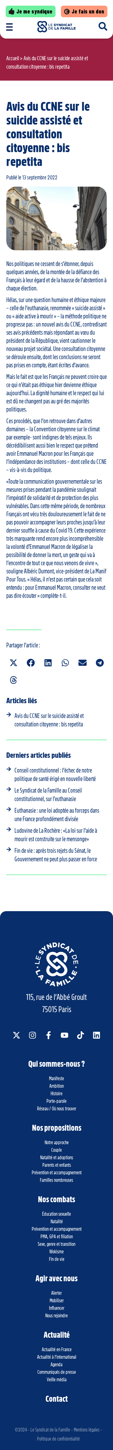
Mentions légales (87, 1429)
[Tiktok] (80, 1035)
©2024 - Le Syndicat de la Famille (42, 1429)
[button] (13, 663)
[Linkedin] (96, 1035)
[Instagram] (32, 1035)
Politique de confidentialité (58, 1439)
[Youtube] (64, 1035)
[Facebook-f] (48, 1035)
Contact (57, 1399)
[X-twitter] (16, 1035)
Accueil (12, 58)
